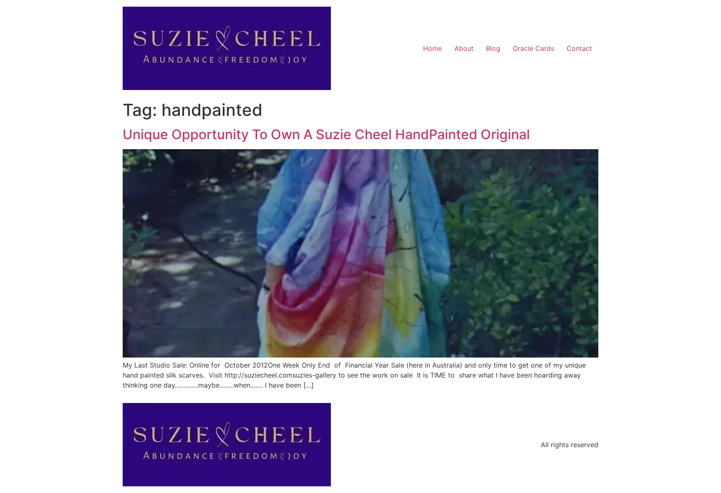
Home (432, 48)
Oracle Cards (533, 48)
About (464, 48)
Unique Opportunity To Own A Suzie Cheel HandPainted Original (326, 134)
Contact (579, 48)
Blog (493, 48)
